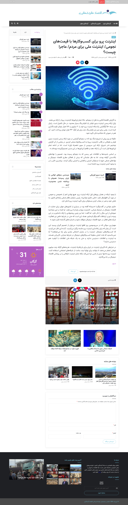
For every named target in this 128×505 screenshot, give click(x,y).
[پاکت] (78, 62)
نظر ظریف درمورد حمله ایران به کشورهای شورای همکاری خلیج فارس (21, 153)
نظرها (14, 32)
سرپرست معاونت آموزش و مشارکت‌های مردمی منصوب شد (97, 306)
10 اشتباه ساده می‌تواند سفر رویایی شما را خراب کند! (21, 143)
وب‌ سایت (78, 433)
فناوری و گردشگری (95, 24)
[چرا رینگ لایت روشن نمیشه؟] (36, 114)
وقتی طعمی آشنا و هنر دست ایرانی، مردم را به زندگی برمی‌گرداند (19, 236)
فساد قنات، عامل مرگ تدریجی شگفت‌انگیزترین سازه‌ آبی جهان (34, 236)
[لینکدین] (82, 62)
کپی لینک (73, 271)
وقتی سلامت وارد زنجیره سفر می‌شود (59, 380)
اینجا (99, 472)
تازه (25, 32)
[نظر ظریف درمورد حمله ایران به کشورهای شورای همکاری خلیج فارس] (36, 153)
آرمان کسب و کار (37, 189)
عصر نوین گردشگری (36, 193)
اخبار (110, 33)
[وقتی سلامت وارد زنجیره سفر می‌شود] (58, 372)
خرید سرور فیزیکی (97, 175)
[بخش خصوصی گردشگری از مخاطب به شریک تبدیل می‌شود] (64, 481)
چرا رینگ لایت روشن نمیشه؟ (21, 112)
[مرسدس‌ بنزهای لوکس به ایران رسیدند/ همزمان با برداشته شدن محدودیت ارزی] (75, 176)
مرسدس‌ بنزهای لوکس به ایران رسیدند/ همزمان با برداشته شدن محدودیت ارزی (21, 50)
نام (114, 425)
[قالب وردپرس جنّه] (91, 12)
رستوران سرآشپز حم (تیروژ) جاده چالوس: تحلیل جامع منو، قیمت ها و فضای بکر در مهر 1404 (21, 134)
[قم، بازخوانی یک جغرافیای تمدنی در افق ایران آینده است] (52, 474)
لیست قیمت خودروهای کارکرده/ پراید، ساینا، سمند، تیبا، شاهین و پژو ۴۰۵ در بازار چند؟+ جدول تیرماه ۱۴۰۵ (20, 123)
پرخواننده (37, 32)
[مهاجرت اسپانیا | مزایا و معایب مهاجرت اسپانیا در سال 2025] (36, 67)
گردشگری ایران (107, 24)
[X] (87, 62)
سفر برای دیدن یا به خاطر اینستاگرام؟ (82, 380)
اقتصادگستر (38, 176)
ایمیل (114, 433)
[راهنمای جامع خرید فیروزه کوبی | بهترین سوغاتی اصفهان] (36, 59)
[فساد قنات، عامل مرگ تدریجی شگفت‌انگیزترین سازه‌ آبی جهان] (34, 228)
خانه (114, 24)
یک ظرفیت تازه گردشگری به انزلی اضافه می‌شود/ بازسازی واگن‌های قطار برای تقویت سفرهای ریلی (106, 381)
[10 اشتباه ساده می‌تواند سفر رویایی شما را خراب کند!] (36, 144)
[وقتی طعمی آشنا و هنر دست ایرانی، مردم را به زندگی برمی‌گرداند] (19, 228)
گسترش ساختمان (36, 172)
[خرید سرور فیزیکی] (111, 176)
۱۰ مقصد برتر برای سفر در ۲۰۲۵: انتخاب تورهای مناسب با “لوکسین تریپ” (21, 75)
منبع (114, 263)
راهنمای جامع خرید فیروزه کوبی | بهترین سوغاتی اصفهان (21, 58)
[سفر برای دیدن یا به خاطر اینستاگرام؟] (82, 372)
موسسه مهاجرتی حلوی (35, 181)
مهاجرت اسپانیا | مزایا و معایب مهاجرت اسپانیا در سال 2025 (21, 66)
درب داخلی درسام (36, 185)
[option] (82, 305)
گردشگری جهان (84, 24)
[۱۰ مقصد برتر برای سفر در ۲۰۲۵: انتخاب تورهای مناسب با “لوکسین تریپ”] (36, 75)
